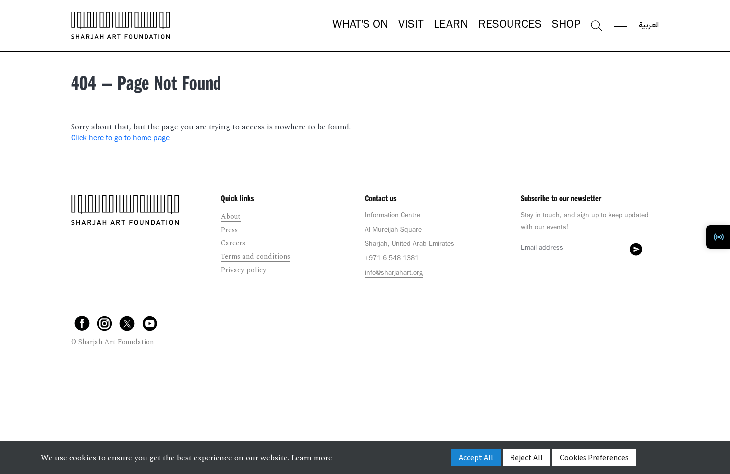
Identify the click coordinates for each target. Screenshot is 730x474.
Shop (566, 26)
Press (229, 230)
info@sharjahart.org (394, 273)
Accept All (476, 457)
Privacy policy (243, 270)
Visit (411, 26)
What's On (360, 26)
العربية (649, 26)
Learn (451, 26)
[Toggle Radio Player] (718, 237)
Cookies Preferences (594, 457)
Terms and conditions (255, 256)
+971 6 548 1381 (392, 259)
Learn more (311, 458)
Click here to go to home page (120, 139)
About (231, 216)
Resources (510, 26)
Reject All (526, 457)
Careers (233, 243)
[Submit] (636, 249)
